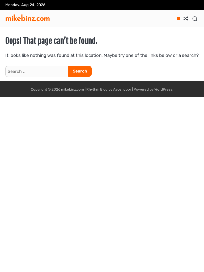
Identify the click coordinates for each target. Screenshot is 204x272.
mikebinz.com (27, 18)
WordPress (163, 89)
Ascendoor (122, 89)
